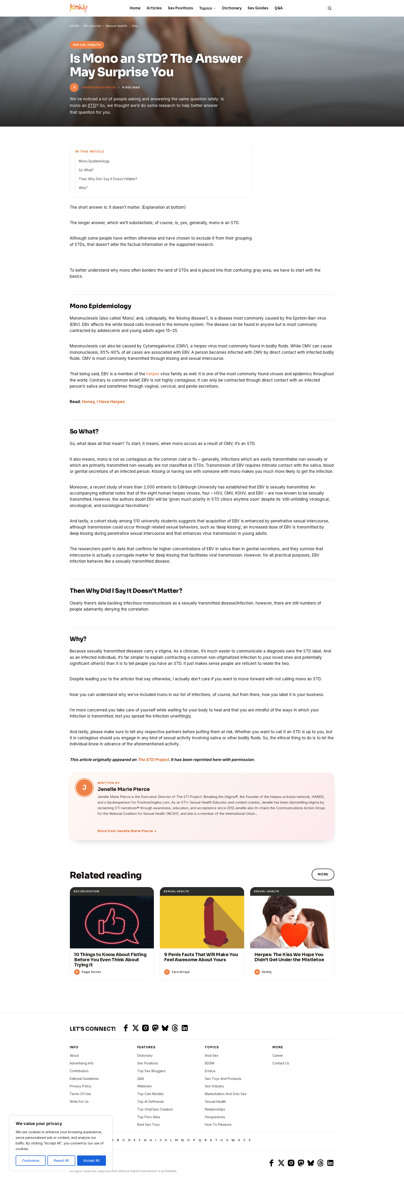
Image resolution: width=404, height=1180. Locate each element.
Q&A (278, 8)
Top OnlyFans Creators (155, 1109)
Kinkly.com (78, 1163)
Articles (154, 8)
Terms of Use (80, 1094)
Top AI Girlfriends (150, 1102)
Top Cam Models (150, 1094)
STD (92, 105)
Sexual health (116, 26)
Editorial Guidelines (84, 1079)
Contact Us (280, 1063)
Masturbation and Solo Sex (226, 1094)
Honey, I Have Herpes (103, 401)
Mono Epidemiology (94, 161)
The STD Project (153, 759)
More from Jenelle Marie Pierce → (127, 831)
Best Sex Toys (148, 1124)
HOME (74, 26)
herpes (152, 373)
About (74, 1055)
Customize (30, 1160)
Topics (205, 8)
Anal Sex (211, 1055)
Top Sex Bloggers (151, 1071)
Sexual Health (215, 1102)
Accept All (91, 1160)
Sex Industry (214, 1086)
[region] (60, 1143)
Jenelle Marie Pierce (98, 87)
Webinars (144, 1086)
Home (135, 8)
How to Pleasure (218, 1124)
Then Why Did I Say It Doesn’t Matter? (108, 179)
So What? (86, 170)
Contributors (79, 1071)
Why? (83, 188)
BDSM (209, 1063)
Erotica (210, 1071)
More (323, 874)
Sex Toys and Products (223, 1079)
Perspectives (215, 1117)
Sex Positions (180, 8)
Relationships (215, 1109)
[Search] (329, 8)
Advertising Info (82, 1063)
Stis (135, 26)
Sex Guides (258, 8)
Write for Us (79, 1102)
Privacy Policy (80, 1086)
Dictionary (232, 8)
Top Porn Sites (148, 1117)
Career (277, 1055)
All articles (92, 26)
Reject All (61, 1160)
